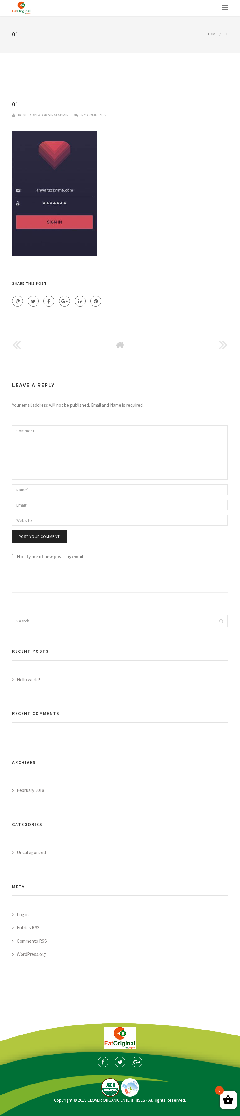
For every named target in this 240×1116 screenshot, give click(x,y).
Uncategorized (31, 852)
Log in (23, 914)
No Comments (93, 115)
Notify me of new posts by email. (51, 556)
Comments (32, 941)
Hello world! (28, 679)
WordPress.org (31, 954)
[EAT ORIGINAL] (21, 8)
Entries (28, 928)
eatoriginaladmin (52, 115)
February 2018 (30, 790)
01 (15, 104)
